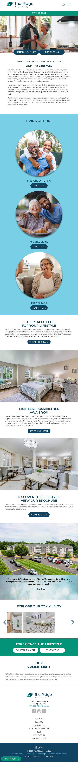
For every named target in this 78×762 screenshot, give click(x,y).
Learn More (39, 185)
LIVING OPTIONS (39, 725)
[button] (5, 622)
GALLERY (39, 722)
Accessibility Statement (34, 754)
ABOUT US (39, 719)
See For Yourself (39, 431)
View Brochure (39, 514)
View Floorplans (39, 342)
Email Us (45, 706)
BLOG (39, 732)
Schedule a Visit (25, 650)
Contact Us (52, 650)
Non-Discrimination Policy (56, 754)
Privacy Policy (17, 754)
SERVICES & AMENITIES (39, 728)
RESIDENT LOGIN (39, 738)
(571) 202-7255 (35, 706)
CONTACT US (39, 735)
